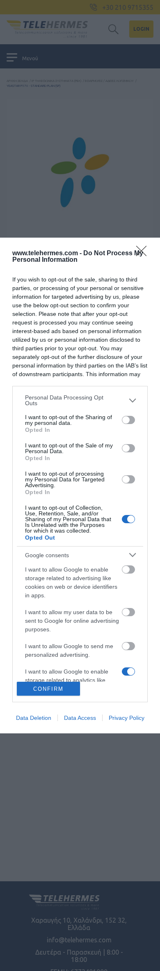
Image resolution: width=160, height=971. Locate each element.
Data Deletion (33, 718)
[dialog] (80, 485)
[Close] (144, 253)
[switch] (128, 420)
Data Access (80, 718)
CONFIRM (48, 689)
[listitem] (80, 400)
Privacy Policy (126, 718)
